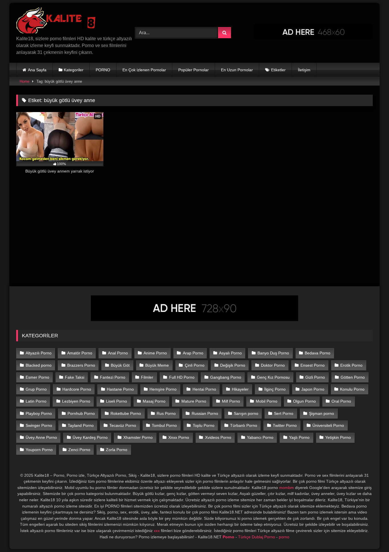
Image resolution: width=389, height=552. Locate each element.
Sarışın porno (246, 413)
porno (284, 537)
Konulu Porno (352, 389)
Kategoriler (73, 70)
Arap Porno (193, 353)
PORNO (103, 70)
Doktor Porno (273, 365)
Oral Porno (341, 401)
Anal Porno (118, 353)
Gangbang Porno (225, 377)
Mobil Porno (266, 401)
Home (24, 81)
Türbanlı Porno (243, 425)
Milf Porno (231, 401)
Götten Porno (353, 377)
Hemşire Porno (163, 389)
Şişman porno (321, 413)
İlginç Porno (275, 389)
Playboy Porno (39, 413)
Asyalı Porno (230, 353)
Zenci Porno (79, 449)
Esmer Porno (37, 377)
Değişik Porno (232, 365)
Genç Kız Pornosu (273, 377)
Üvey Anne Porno (41, 437)
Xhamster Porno (138, 437)
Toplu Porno (203, 425)
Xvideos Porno (218, 437)
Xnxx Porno (178, 437)
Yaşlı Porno (299, 437)
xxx (157, 530)
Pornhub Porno (81, 413)
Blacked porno (39, 365)
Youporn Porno (39, 449)
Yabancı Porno (260, 437)
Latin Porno (36, 401)
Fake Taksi (74, 377)
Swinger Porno (39, 425)
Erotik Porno (351, 365)
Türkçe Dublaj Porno (256, 537)
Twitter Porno (285, 425)
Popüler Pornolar (193, 70)
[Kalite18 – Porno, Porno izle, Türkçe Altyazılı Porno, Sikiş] (57, 21)
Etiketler (278, 70)
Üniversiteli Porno (328, 425)
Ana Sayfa (37, 70)
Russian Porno (205, 413)
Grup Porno (36, 389)
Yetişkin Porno (338, 437)
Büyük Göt (120, 365)
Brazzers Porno (81, 365)
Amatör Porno (79, 353)
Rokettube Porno (125, 413)
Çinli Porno (194, 365)
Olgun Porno (304, 401)
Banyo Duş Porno (273, 353)
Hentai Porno (204, 389)
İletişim (304, 70)
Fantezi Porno (112, 377)
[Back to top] (371, 535)
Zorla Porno (116, 449)
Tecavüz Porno (122, 425)
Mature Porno (193, 401)
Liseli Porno (116, 401)
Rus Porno (166, 413)
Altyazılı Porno (39, 353)
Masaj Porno (154, 401)
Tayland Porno (81, 425)
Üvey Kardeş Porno (90, 437)
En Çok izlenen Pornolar (144, 70)
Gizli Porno (315, 377)
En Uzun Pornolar (237, 70)
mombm (286, 487)
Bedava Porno (317, 353)
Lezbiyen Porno (76, 401)
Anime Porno (155, 353)
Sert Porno (283, 413)
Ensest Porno (312, 365)
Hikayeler (240, 389)
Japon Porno (312, 389)
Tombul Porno (164, 425)
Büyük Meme (157, 365)
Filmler (147, 377)
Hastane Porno (120, 389)
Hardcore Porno (76, 389)
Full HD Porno (182, 377)
